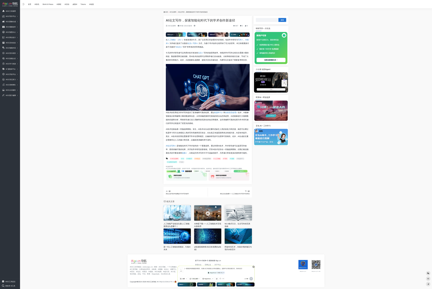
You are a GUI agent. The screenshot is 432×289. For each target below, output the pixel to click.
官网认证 (208, 265)
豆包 (139, 274)
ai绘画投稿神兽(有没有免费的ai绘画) (207, 248)
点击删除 (239, 168)
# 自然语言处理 (172, 162)
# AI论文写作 (207, 158)
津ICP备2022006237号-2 (165, 282)
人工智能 (171, 40)
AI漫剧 (150, 271)
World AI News (48, 4)
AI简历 (144, 271)
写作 (240, 40)
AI (179, 40)
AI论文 (178, 47)
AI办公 (166, 269)
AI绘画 (154, 269)
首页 (29, 4)
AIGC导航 (162, 267)
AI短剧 (91, 4)
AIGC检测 (158, 271)
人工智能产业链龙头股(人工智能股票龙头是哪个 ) (176, 225)
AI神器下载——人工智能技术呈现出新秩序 (207, 225)
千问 (143, 274)
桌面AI (75, 4)
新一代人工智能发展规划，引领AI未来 (177, 248)
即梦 (148, 274)
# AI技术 (189, 158)
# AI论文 (197, 158)
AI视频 (160, 269)
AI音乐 (132, 271)
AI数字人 (173, 269)
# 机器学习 (240, 158)
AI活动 (67, 4)
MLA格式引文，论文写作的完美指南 (237, 225)
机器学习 (218, 112)
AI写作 (147, 269)
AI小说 (173, 271)
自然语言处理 (230, 112)
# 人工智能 (217, 158)
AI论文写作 (170, 146)
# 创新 (232, 158)
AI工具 (168, 168)
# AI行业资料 (174, 158)
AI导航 (133, 274)
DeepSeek (155, 274)
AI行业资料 (173, 12)
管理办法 (198, 265)
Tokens (83, 4)
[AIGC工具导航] (139, 262)
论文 (189, 43)
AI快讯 (37, 4)
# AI (182, 158)
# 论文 (181, 162)
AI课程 (59, 4)
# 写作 (225, 158)
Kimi (162, 274)
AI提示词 (166, 271)
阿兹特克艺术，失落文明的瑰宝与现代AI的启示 (238, 248)
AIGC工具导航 (230, 168)
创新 (184, 153)
